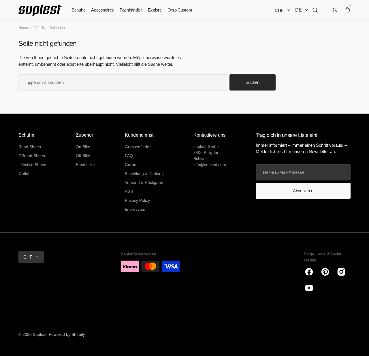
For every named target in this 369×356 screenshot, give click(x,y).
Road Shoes (29, 146)
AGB (129, 191)
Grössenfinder (138, 146)
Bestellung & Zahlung (144, 173)
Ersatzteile (85, 164)
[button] (315, 10)
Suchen (252, 82)
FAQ (129, 155)
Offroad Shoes (31, 155)
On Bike (83, 146)
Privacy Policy (137, 200)
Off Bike (83, 155)
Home (23, 28)
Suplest (39, 334)
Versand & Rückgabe (144, 182)
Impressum (135, 209)
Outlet (23, 173)
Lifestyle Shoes (32, 164)
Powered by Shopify (67, 334)
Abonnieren (303, 190)
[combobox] (122, 82)
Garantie (133, 164)
